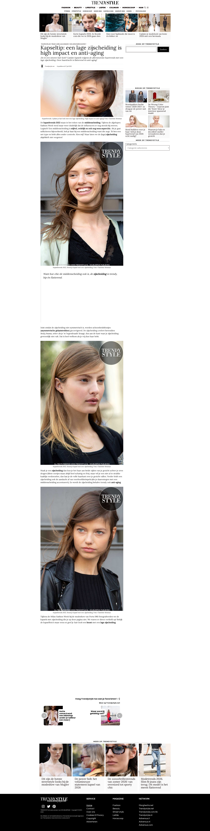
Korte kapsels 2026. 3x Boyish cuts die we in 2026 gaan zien (87, 35)
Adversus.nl (144, 822)
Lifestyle (90, 8)
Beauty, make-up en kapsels (60, 44)
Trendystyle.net (46, 44)
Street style (118, 812)
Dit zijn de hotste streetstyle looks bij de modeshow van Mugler (53, 36)
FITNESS (67, 11)
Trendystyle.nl (145, 815)
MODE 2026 (98, 11)
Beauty (78, 8)
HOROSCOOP (87, 11)
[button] (147, 7)
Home (89, 805)
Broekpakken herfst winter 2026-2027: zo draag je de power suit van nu (135, 107)
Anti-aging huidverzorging (78, 44)
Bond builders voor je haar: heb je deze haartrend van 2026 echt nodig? (135, 132)
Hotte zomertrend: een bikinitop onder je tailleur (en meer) (67, 715)
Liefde (102, 8)
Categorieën (131, 144)
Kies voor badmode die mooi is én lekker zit (120, 35)
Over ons (90, 812)
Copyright (91, 818)
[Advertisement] (82, 299)
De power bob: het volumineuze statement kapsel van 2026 (87, 783)
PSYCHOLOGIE (141, 11)
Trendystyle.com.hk (148, 812)
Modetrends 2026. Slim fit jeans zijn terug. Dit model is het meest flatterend (154, 783)
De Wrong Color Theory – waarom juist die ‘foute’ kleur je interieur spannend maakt (158, 108)
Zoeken (163, 49)
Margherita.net (146, 805)
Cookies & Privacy (95, 815)
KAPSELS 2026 (108, 11)
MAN (141, 8)
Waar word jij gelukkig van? (97, 712)
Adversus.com (146, 825)
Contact (90, 809)
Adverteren (91, 822)
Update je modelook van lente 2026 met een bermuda (153, 35)
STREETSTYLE (76, 11)
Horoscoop (128, 8)
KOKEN (129, 11)
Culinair (114, 8)
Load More (81, 734)
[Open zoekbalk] (145, 7)
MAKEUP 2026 (120, 11)
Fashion (66, 8)
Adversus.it (144, 818)
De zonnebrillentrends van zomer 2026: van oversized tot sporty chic (121, 783)
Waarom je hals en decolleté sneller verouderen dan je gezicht (156, 132)
